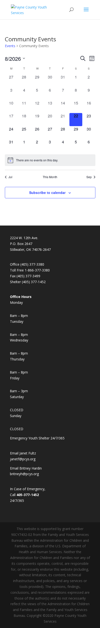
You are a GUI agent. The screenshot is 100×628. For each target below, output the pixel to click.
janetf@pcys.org (22, 459)
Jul (10, 177)
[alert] (50, 160)
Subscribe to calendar (47, 192)
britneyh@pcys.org (24, 473)
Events (10, 46)
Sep (89, 177)
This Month (50, 177)
